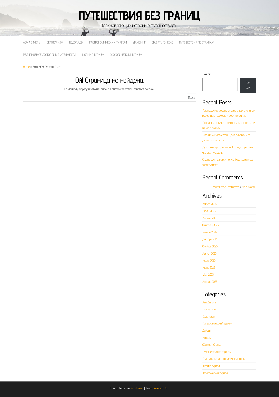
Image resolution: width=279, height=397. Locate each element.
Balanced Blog (160, 388)
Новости (206, 338)
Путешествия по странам (196, 42)
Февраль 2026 (210, 225)
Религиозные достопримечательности (49, 55)
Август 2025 (209, 253)
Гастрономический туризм (108, 42)
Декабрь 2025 (210, 239)
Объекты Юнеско (162, 42)
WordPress (137, 388)
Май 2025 (208, 274)
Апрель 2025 (209, 282)
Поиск (206, 74)
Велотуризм (55, 42)
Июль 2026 (208, 211)
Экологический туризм (126, 55)
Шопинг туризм (93, 55)
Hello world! (248, 187)
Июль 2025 (208, 260)
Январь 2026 (209, 232)
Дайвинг (139, 42)
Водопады (76, 42)
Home (26, 67)
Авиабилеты (31, 42)
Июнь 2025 (208, 268)
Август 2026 (209, 204)
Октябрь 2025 (210, 246)
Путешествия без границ (139, 15)
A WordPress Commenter (225, 187)
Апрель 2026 (209, 218)
